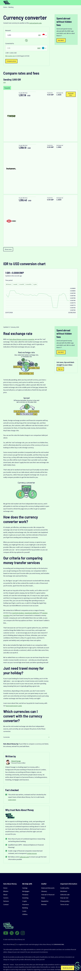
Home (5, 888)
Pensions (25, 895)
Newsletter (44, 901)
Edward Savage (16, 761)
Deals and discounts (47, 888)
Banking (25, 908)
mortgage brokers (18, 613)
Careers (5, 898)
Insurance (25, 904)
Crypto (24, 901)
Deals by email (67, 968)
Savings (24, 888)
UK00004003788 (59, 944)
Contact (6, 904)
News (43, 898)
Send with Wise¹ (70, 94)
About (5, 895)
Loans (24, 911)
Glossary (44, 891)
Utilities (24, 914)
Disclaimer (63, 891)
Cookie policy (64, 888)
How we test (64, 898)
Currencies (6, 737)
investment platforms (32, 613)
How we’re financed (47, 895)
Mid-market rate (10, 56)
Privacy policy (64, 901)
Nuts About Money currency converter (21, 339)
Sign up (60, 369)
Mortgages (25, 891)
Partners (6, 901)
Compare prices (11, 61)
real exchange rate (35, 23)
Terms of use (64, 904)
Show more (8, 249)
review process (32, 853)
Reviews (44, 904)
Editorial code (65, 895)
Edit (4, 82)
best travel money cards (14, 706)
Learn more (12, 800)
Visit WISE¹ (61, 40)
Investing (25, 898)
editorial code (24, 857)
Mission (5, 891)
